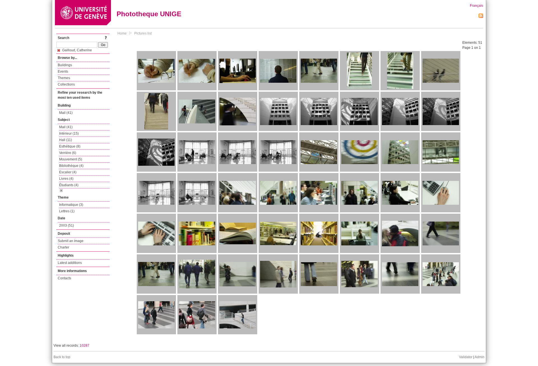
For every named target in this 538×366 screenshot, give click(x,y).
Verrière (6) (67, 153)
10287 (84, 345)
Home (122, 33)
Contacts (64, 278)
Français (476, 6)
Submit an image (71, 241)
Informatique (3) (71, 205)
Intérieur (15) (69, 133)
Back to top (62, 357)
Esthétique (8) (69, 146)
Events (63, 71)
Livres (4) (66, 179)
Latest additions (70, 263)
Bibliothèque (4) (71, 166)
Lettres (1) (67, 211)
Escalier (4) (67, 172)
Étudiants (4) (68, 185)
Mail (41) (66, 113)
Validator (465, 357)
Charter (63, 247)
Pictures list (143, 33)
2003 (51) (66, 225)
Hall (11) (65, 140)
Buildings (65, 65)
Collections (66, 84)
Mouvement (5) (70, 159)
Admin (479, 357)
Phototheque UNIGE (149, 14)
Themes (64, 78)
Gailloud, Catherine (76, 50)
